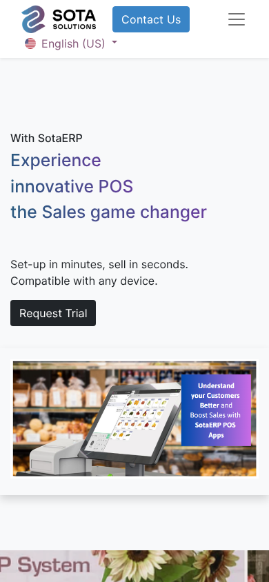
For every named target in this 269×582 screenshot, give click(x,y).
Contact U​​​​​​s (151, 19)
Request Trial (53, 313)
